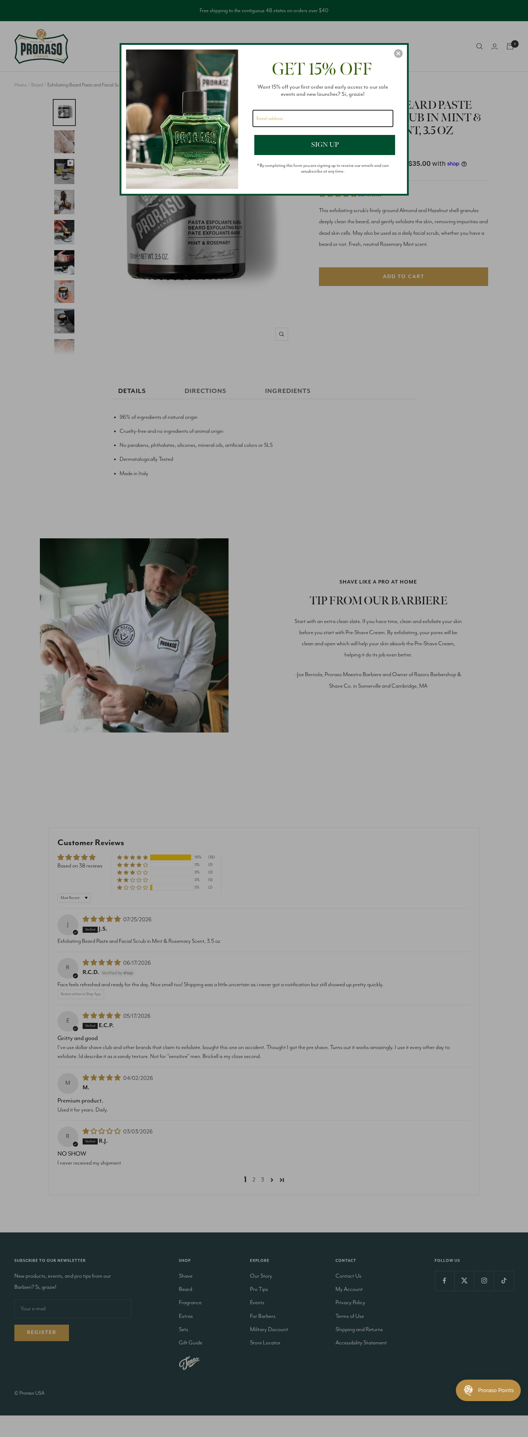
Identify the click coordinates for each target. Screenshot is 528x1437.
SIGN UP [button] (325, 144)
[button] (398, 53)
